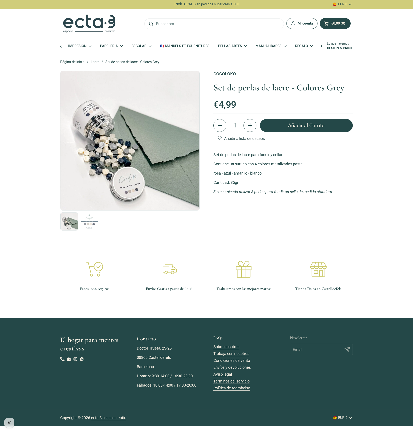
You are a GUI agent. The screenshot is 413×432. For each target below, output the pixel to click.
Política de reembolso (231, 388)
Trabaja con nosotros (231, 353)
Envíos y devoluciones (232, 367)
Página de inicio (72, 62)
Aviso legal (222, 374)
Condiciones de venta (231, 360)
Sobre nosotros (226, 346)
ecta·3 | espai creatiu (108, 417)
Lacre (95, 62)
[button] (219, 125)
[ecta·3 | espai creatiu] (89, 23)
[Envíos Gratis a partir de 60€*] (169, 269)
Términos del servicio (231, 381)
